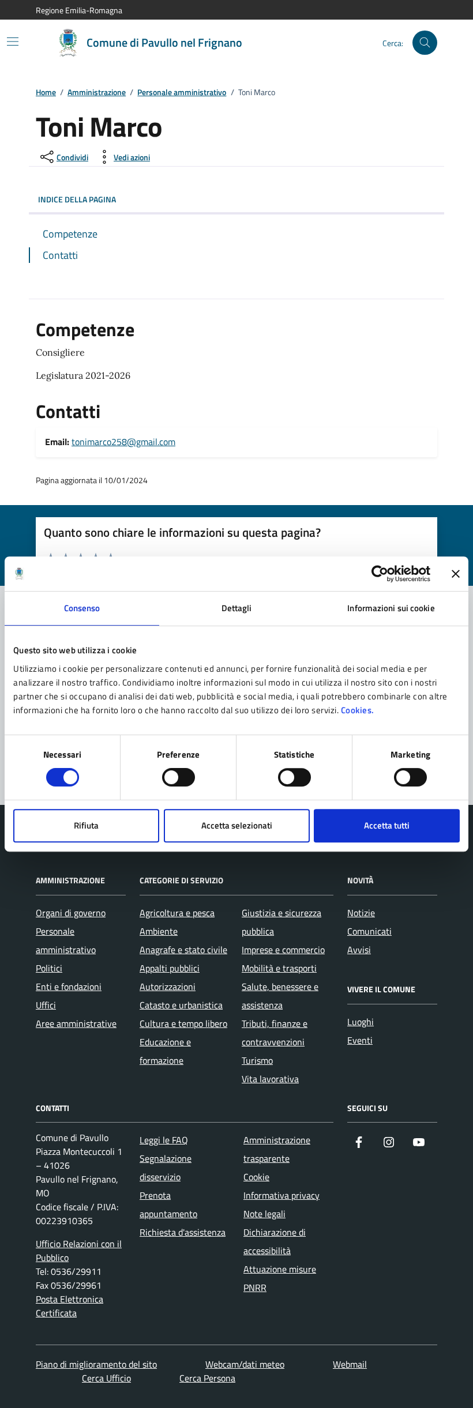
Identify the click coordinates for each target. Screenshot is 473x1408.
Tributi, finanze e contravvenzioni (274, 1033)
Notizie (361, 913)
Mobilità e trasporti (279, 968)
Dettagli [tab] (237, 608)
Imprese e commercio (283, 950)
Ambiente (159, 931)
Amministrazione (96, 92)
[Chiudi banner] (456, 574)
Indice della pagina (77, 199)
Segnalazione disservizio (166, 1167)
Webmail (350, 1364)
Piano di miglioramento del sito (96, 1364)
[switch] (178, 777)
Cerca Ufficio (106, 1378)
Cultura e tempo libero (183, 1023)
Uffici (46, 1005)
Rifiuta (86, 825)
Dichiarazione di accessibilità (274, 1241)
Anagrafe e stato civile (183, 950)
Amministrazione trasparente (276, 1149)
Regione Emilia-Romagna (79, 10)
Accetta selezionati (236, 825)
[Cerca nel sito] (424, 43)
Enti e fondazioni (69, 986)
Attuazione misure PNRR (279, 1278)
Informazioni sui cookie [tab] (390, 608)
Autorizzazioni (168, 986)
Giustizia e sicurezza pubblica (281, 922)
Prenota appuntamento (168, 1204)
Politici (49, 968)
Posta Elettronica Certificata (69, 1306)
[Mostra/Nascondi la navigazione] (13, 41)
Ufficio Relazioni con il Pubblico (79, 1250)
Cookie (256, 1177)
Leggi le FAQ (164, 1140)
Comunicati (369, 931)
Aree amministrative (76, 1023)
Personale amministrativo (181, 92)
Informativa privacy (281, 1195)
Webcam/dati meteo (244, 1364)
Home (46, 92)
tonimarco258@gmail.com (123, 442)
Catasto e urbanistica (181, 1005)
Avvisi (359, 950)
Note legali (264, 1214)
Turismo (257, 1060)
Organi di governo (71, 913)
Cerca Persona (207, 1378)
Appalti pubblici (170, 968)
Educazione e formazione (165, 1051)
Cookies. (357, 710)
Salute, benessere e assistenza (280, 996)
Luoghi (360, 1022)
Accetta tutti (387, 825)
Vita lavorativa (270, 1079)
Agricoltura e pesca (177, 913)
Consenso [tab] (82, 608)
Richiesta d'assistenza (183, 1232)
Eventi (360, 1040)
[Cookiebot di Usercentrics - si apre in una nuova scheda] (379, 573)
